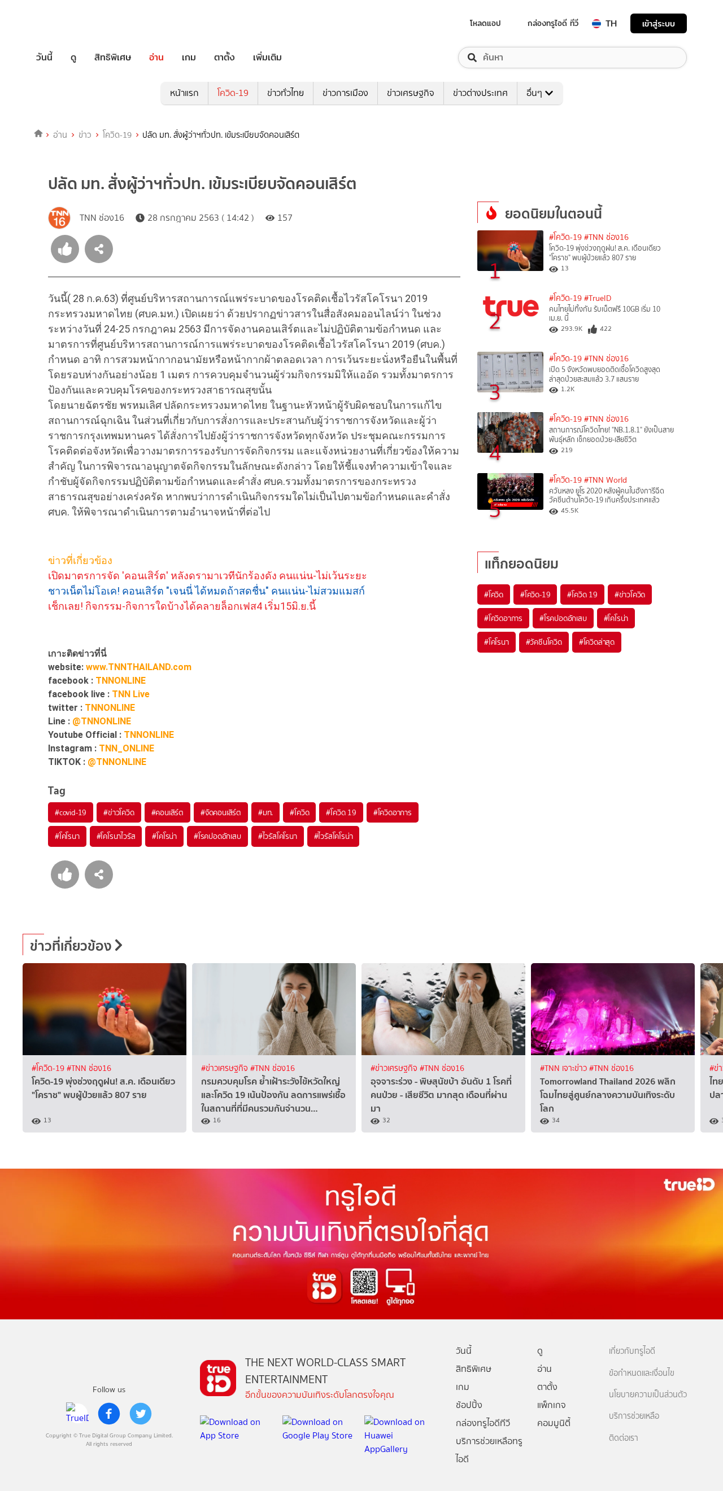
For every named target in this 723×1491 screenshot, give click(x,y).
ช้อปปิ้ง (469, 1404)
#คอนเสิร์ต (167, 812)
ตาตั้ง (224, 57)
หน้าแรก (184, 92)
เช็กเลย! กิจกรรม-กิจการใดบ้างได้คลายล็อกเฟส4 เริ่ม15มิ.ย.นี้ (182, 606)
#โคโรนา (67, 836)
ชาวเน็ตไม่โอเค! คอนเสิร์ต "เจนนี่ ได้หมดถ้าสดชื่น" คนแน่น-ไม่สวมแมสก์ (206, 591)
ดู (73, 57)
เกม (189, 57)
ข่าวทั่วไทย (285, 92)
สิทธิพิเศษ (112, 57)
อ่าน (156, 57)
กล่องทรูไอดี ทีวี (553, 23)
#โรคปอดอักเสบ (217, 836)
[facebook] (109, 1413)
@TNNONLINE (101, 721)
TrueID (70, 23)
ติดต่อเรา (623, 1438)
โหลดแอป (485, 23)
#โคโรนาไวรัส (116, 836)
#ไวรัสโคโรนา (277, 836)
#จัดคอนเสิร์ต (221, 812)
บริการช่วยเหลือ (634, 1416)
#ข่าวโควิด (118, 812)
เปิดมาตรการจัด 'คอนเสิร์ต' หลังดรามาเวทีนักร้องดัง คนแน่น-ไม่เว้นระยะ (207, 575)
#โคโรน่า (164, 836)
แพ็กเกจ (551, 1404)
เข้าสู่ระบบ (658, 23)
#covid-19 (70, 812)
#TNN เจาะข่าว (564, 1068)
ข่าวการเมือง (345, 92)
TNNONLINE (120, 680)
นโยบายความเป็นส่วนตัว (648, 1395)
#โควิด (299, 812)
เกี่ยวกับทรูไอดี (632, 1351)
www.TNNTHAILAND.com (138, 667)
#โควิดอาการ (392, 812)
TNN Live (131, 694)
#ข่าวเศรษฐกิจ (225, 1068)
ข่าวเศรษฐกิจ (410, 92)
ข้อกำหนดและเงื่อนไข (641, 1373)
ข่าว (85, 135)
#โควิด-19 (565, 237)
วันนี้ (44, 57)
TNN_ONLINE (126, 748)
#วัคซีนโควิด (544, 642)
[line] (77, 1413)
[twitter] (140, 1413)
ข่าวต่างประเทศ (480, 92)
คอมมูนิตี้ (553, 1422)
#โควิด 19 (341, 812)
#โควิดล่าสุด (597, 642)
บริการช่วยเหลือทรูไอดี (489, 1450)
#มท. (265, 812)
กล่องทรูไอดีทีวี (483, 1422)
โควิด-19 (233, 92)
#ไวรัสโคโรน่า (333, 836)
